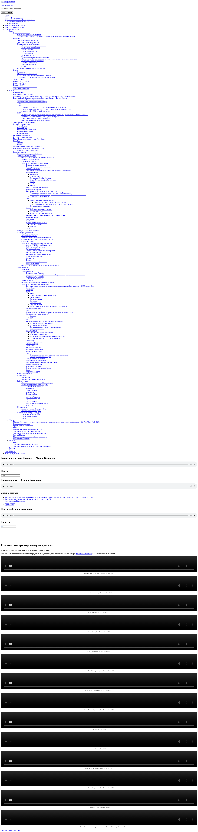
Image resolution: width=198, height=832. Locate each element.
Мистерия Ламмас (36, 211)
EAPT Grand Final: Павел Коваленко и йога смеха (34, 76)
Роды (27, 353)
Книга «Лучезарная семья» (14, 18)
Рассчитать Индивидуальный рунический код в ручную (53, 204)
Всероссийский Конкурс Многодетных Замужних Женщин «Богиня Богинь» (40, 98)
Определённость (35, 176)
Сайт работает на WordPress (10, 830)
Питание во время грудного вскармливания (45, 327)
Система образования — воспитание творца (37, 239)
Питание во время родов (38, 325)
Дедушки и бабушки (33, 249)
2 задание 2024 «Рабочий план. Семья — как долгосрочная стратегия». (46, 109)
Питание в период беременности (41, 323)
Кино (15, 427)
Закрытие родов (27, 280)
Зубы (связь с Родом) (33, 398)
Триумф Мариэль (19, 435)
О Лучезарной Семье (12, 29)
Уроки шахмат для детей (21, 424)
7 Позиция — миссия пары (39, 197)
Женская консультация (33, 308)
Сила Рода (29, 399)
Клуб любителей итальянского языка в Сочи (29, 148)
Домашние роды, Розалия (35, 277)
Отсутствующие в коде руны (40, 206)
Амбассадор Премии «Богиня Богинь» (30, 100)
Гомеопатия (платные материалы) (33, 379)
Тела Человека (31, 221)
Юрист (28, 310)
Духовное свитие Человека (26, 156)
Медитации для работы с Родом (37, 403)
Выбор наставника (32, 264)
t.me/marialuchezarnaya (84, 554)
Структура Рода (31, 390)
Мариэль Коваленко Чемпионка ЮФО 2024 (28, 429)
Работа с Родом (22, 381)
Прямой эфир (9, 505)
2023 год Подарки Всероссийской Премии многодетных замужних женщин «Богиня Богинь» (54, 115)
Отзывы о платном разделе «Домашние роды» (37, 282)
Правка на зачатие (36, 299)
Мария (11, 90)
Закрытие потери (36, 305)
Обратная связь (10, 452)
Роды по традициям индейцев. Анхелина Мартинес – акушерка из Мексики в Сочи (55, 275)
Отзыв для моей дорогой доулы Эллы (43, 295)
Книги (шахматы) (27, 53)
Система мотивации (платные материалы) (40, 251)
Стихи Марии (22, 128)
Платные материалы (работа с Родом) (34, 385)
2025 (19, 103)
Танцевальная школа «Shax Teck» (25, 87)
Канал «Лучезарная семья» (14, 27)
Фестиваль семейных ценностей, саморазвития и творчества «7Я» (28, 499)
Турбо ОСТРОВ (19, 79)
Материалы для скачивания (27, 74)
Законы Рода (30, 392)
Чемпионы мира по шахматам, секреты (35, 57)
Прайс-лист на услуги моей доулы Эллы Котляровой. (48, 306)
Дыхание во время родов (34, 349)
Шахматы (16, 38)
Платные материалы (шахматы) (28, 44)
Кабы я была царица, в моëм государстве (35, 118)
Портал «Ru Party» (19, 83)
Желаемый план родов (33, 347)
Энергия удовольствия (33, 189)
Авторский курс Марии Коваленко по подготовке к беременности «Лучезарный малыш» (44, 96)
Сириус (24, 66)
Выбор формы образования (35, 247)
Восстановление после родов (36, 360)
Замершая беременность (34, 342)
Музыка (20, 143)
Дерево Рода (30, 388)
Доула (28, 292)
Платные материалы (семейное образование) (37, 243)
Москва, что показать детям (31, 411)
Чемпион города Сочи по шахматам (25, 444)
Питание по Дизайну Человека (40, 178)
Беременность (30, 340)
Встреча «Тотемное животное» (28, 230)
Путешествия (22, 407)
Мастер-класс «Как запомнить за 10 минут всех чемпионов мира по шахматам (49, 59)
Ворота (32, 185)
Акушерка (29, 290)
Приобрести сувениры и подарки (29, 413)
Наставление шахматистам (30, 48)
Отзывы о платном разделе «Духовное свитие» (38, 157)
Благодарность (14, 23)
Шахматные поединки (29, 51)
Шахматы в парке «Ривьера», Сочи (33, 409)
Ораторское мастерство (21, 33)
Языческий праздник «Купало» (41, 213)
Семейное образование (25, 232)
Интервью (25, 269)
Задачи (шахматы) (27, 49)
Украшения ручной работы (30, 414)
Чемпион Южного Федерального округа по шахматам (32, 446)
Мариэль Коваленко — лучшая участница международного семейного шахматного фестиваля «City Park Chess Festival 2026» (57, 422)
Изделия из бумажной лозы (22, 137)
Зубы (27, 319)
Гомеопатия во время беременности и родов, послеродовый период (49, 312)
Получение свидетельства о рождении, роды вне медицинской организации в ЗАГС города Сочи (60, 286)
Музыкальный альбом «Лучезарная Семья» (20, 20)
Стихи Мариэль (22, 133)
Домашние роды (23, 267)
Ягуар (11, 450)
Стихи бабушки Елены (25, 131)
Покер (15, 70)
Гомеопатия (21, 375)
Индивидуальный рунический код (42, 200)
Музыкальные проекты (21, 439)
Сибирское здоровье (37, 329)
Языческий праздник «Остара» (41, 210)
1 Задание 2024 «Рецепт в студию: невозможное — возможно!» (43, 107)
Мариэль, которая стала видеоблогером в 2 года (30, 437)
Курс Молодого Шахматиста (15, 25)
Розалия (12, 448)
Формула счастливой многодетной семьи (35, 120)
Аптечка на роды (32, 344)
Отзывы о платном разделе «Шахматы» (31, 68)
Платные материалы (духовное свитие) (35, 163)
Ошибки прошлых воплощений (37, 187)
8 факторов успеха (27, 241)
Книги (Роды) (30, 288)
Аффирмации (30, 345)
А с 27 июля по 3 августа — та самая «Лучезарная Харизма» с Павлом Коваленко (46, 36)
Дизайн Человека (32, 172)
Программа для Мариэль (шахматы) (38, 254)
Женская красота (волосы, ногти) (37, 314)
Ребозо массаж (35, 297)
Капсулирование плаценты (35, 359)
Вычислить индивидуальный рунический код (50, 202)
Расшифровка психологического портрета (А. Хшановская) (50, 193)
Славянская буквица (28, 161)
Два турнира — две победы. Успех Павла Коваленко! (36, 77)
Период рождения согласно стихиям (38, 167)
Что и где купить (31, 331)
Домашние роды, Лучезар (35, 273)
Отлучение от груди (33, 372)
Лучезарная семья (7, 5)
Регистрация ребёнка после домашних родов (41, 362)
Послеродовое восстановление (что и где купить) (47, 336)
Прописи (29, 260)
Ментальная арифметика (34, 256)
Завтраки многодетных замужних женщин (32, 102)
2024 (19, 105)
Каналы (32, 184)
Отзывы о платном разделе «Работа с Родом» (37, 383)
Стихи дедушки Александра (27, 130)
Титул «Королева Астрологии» (24, 122)
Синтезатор (30, 258)
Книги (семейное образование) (36, 262)
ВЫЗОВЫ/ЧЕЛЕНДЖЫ (21, 81)
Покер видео (21, 72)
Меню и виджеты (7, 12)
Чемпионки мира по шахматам (28, 42)
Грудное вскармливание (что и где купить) (45, 338)
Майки (23, 418)
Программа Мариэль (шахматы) (32, 61)
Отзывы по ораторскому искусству (29, 35)
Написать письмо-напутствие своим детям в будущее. (40, 116)
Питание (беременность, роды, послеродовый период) (45, 321)
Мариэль (12, 420)
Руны (27, 198)
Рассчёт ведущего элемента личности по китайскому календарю (48, 170)
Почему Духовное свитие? (30, 159)
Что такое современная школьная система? (36, 238)
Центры (32, 182)
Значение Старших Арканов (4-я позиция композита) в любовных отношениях (58, 195)
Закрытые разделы (19, 152)
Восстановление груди (34, 366)
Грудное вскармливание (34, 364)
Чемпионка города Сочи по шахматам (26, 431)
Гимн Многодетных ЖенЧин (19, 22)
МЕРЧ (7, 16)
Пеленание (33, 301)
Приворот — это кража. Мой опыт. (29, 154)
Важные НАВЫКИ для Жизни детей (39, 245)
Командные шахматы (28, 64)
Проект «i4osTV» (19, 85)
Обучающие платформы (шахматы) (33, 46)
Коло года (29, 208)
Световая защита (36, 224)
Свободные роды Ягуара (34, 278)
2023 (19, 113)
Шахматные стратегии (29, 63)
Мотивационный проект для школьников (27, 146)
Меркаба (33, 226)
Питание (33, 316)
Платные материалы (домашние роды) (34, 284)
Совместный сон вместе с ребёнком (38, 368)
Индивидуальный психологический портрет (41, 191)
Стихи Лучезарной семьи (22, 124)
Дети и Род (29, 405)
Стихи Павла (22, 126)
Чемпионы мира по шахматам (27, 40)
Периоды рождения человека (36, 165)
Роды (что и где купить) (38, 334)
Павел (11, 31)
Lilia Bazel (16, 141)
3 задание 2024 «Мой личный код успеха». (36, 111)
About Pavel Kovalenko (21, 89)
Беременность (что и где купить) (41, 332)
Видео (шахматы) (27, 55)
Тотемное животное (33, 169)
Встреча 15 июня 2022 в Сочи (27, 150)
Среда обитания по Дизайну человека (43, 180)
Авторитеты (34, 174)
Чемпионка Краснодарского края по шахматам (29, 433)
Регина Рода (30, 396)
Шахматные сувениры (29, 416)
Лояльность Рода (31, 394)
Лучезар (12, 440)
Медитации (30, 219)
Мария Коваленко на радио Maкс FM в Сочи (29, 139)
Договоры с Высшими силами (36, 223)
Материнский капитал (29, 236)
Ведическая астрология (21, 135)
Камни (28, 228)
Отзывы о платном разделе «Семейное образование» (40, 265)
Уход (31, 318)
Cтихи (19, 144)
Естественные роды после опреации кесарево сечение (49, 355)
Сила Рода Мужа (31, 401)
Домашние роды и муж (34, 351)
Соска (28, 370)
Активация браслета (33, 217)
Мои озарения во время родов (40, 357)
